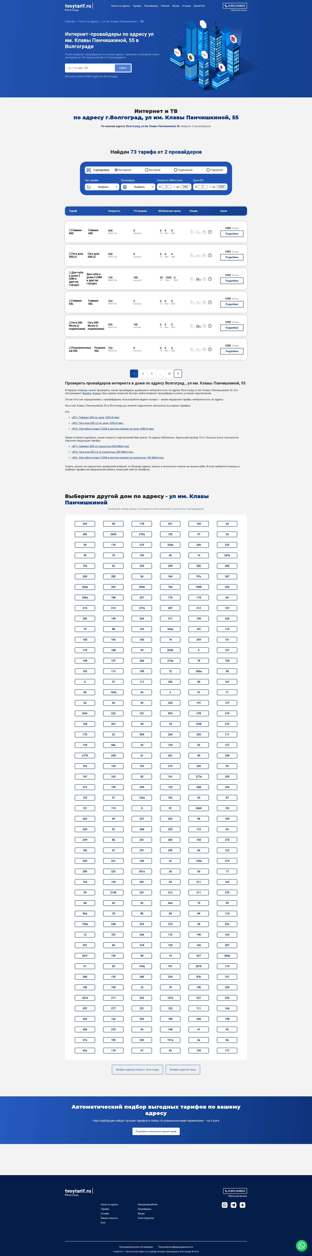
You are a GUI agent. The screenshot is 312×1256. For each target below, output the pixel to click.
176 (113, 544)
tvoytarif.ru (78, 6)
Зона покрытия (146, 1218)
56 (141, 576)
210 (113, 608)
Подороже (216, 169)
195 (113, 955)
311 (198, 882)
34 (141, 745)
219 (227, 860)
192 (227, 808)
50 (170, 882)
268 (142, 829)
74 (170, 639)
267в (227, 555)
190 (113, 987)
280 (85, 976)
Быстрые (154, 169)
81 (170, 808)
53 (113, 829)
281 (142, 882)
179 (113, 1050)
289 (227, 565)
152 (170, 797)
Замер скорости (109, 1218)
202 (227, 587)
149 (113, 618)
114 (227, 966)
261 (170, 755)
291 (142, 850)
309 (142, 787)
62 (85, 702)
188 (113, 650)
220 (170, 702)
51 (85, 966)
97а (198, 576)
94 (141, 702)
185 (113, 1040)
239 (227, 987)
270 (227, 892)
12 (85, 934)
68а (113, 745)
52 (227, 766)
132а (142, 797)
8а (227, 1040)
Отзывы (186, 5)
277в (199, 776)
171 (227, 734)
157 (227, 650)
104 (227, 787)
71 (227, 692)
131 (227, 639)
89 (198, 913)
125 (170, 1008)
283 (113, 576)
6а (198, 1040)
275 (113, 1029)
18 (170, 723)
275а (142, 534)
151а (170, 1040)
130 (170, 745)
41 (198, 1029)
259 (198, 639)
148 (170, 1029)
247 (198, 955)
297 (85, 1008)
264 (170, 734)
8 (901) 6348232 (236, 6)
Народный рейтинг (148, 1204)
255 (170, 818)
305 (170, 681)
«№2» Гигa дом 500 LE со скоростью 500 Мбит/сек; (102, 452)
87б (170, 713)
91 (198, 692)
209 (142, 565)
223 (113, 713)
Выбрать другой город (183, 1069)
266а (199, 671)
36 (198, 871)
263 (85, 818)
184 (142, 860)
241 (170, 523)
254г (85, 713)
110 (227, 913)
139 (85, 745)
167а (170, 997)
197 (113, 660)
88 (113, 629)
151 (227, 976)
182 (85, 850)
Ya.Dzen (242, 1205)
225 (113, 871)
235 (227, 544)
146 (227, 1008)
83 (85, 692)
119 (113, 808)
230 (85, 829)
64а (170, 903)
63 (227, 829)
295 (170, 850)
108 (85, 660)
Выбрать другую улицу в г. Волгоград (137, 1069)
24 (227, 534)
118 (198, 597)
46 (113, 702)
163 (113, 776)
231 (142, 1008)
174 (85, 650)
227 (198, 997)
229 (170, 976)
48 (113, 523)
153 (142, 629)
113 (113, 671)
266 (142, 660)
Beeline (87, 393)
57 (113, 797)
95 (85, 555)
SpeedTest (199, 5)
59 (141, 650)
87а (227, 924)
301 (85, 945)
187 (113, 934)
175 (170, 597)
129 (113, 882)
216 (85, 608)
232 (227, 997)
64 (227, 597)
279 (227, 713)
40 (198, 797)
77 (227, 871)
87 (227, 797)
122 (227, 850)
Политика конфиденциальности (175, 1247)
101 (142, 713)
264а (170, 629)
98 (141, 955)
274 (142, 544)
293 (227, 776)
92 (141, 903)
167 (227, 681)
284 (142, 976)
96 (198, 818)
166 (198, 945)
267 (227, 576)
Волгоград (72, 10)
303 (113, 587)
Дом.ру (96, 393)
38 (198, 924)
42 (113, 903)
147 (85, 776)
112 (198, 829)
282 (198, 565)
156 (85, 882)
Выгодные (124, 169)
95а (85, 913)
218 (142, 945)
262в (85, 587)
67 (113, 850)
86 (113, 839)
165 (113, 639)
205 (85, 618)
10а (170, 587)
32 (113, 734)
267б (199, 966)
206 (85, 1029)
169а (113, 692)
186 (113, 597)
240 (85, 860)
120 (170, 945)
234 (142, 924)
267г (85, 955)
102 (170, 534)
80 (198, 681)
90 (198, 755)
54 (113, 565)
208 (198, 787)
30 (85, 544)
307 (227, 945)
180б (199, 587)
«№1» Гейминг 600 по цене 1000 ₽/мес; (96, 417)
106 (142, 639)
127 (227, 745)
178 (142, 523)
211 (198, 892)
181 (198, 629)
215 (170, 766)
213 (198, 608)
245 (198, 766)
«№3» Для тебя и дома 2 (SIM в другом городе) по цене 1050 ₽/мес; (113, 428)
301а (142, 871)
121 (85, 808)
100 (85, 639)
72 (170, 671)
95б (142, 734)
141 (170, 776)
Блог (103, 1222)
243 (85, 523)
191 (198, 702)
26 (170, 871)
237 (142, 818)
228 (113, 924)
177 (227, 1050)
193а (85, 924)
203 (170, 839)
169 (227, 818)
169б (199, 723)
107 (227, 608)
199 (113, 787)
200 (198, 1018)
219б (113, 892)
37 (113, 681)
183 (85, 987)
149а (142, 966)
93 (85, 892)
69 (113, 966)
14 (198, 555)
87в (198, 976)
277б (85, 755)
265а (85, 597)
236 (142, 934)
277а (142, 608)
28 (141, 723)
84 (170, 913)
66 (198, 850)
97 (198, 534)
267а (85, 997)
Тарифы (137, 5)
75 (198, 660)
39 (141, 1029)
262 (142, 1040)
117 (142, 681)
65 (170, 555)
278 (198, 713)
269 (85, 576)
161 (170, 966)
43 (170, 1050)
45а (85, 1050)
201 (142, 892)
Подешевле (185, 169)
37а (85, 1040)
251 (142, 839)
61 (141, 755)
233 (170, 829)
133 (85, 797)
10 (170, 955)
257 (142, 597)
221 (113, 860)
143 (227, 934)
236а (170, 544)
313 (85, 787)
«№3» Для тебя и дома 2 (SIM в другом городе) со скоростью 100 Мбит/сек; (118, 457)
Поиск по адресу (120, 5)
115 (170, 934)
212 (170, 892)
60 (113, 945)
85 (141, 913)
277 (113, 1008)
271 (170, 618)
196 (198, 934)
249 (85, 839)
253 (142, 1018)
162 (227, 882)
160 (198, 523)
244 (142, 618)
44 (141, 692)
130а (199, 860)
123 (170, 787)
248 (227, 755)
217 (113, 997)
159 (113, 766)
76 (113, 555)
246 (198, 544)
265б (113, 534)
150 (198, 839)
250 (198, 734)
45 (227, 1029)
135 (113, 976)
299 (170, 565)
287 (170, 608)
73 (198, 903)
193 (198, 1050)
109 (198, 618)
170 (85, 734)
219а (170, 660)
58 (227, 671)
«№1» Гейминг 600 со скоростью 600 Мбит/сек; (100, 446)
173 (227, 629)
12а (113, 1018)
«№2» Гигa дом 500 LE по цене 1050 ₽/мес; (98, 423)
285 (85, 871)
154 (142, 766)
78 (113, 913)
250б (170, 650)
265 (85, 534)
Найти (122, 68)
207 (113, 723)
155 (85, 565)
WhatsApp (225, 1205)
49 (113, 818)
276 (227, 839)
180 (170, 1018)
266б (199, 808)
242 (142, 997)
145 (142, 555)
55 (198, 745)
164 (170, 576)
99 (227, 903)
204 (85, 1018)
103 (85, 671)
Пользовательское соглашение (136, 1247)
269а (142, 587)
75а (85, 766)
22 (170, 860)
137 (227, 702)
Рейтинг (165, 5)
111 (198, 1008)
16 (141, 987)
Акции (175, 5)
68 (85, 903)
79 (85, 629)
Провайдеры (151, 5)
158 (227, 660)
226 (227, 618)
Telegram (233, 1205)
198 (227, 1018)
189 (142, 671)
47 (141, 1050)
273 (170, 924)
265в (227, 955)
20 (227, 523)
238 (113, 755)
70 (170, 987)
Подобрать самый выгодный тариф (156, 1131)
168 (85, 723)
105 (198, 987)
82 (141, 776)
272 (227, 723)
